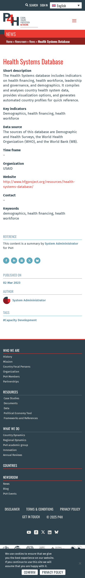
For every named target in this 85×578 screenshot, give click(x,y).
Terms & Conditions (39, 509)
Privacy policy (52, 572)
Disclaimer (12, 509)
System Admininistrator (61, 243)
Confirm (29, 572)
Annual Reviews (12, 455)
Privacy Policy (70, 509)
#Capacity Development (20, 320)
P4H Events (10, 493)
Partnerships (11, 381)
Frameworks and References (21, 418)
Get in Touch (31, 516)
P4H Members (11, 376)
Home (9, 41)
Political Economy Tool (18, 413)
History (7, 356)
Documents (11, 403)
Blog (6, 488)
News (32, 41)
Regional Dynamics (14, 440)
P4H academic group (15, 445)
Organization (11, 371)
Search (33, 5)
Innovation (10, 450)
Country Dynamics (14, 435)
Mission (8, 361)
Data (6, 408)
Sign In (44, 5)
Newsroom (21, 41)
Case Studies (11, 398)
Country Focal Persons (16, 366)
